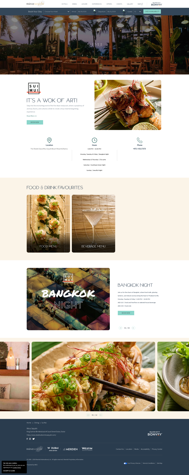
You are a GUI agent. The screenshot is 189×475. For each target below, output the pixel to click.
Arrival (74, 11)
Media (136, 449)
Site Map (159, 463)
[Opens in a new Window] (156, 4)
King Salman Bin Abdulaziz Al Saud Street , (46, 431)
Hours (94, 145)
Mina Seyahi (32, 428)
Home (29, 423)
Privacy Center (157, 449)
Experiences (97, 4)
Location (49, 145)
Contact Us (120, 449)
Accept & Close (9, 471)
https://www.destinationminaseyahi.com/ (41, 435)
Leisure (84, 4)
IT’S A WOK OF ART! (52, 100)
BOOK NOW (37, 123)
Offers (109, 4)
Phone (139, 145)
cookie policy (17, 467)
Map (139, 4)
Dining (74, 4)
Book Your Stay (35, 11)
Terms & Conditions (149, 463)
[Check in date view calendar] (95, 11)
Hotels (64, 4)
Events (119, 4)
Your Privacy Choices (133, 463)
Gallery (130, 4)
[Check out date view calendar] (124, 11)
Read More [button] (31, 116)
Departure (101, 11)
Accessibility (145, 449)
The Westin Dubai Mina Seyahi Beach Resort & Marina (49, 149)
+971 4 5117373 (139, 148)
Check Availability (152, 11)
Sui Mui (94, 45)
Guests (130, 11)
